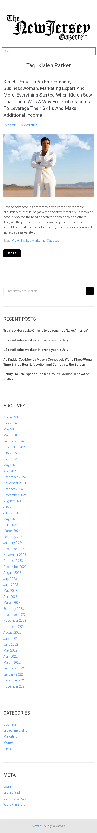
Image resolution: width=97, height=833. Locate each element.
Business (10, 724)
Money (8, 742)
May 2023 (10, 590)
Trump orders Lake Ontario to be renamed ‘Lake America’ (45, 330)
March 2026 (12, 435)
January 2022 (13, 674)
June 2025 (10, 459)
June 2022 (10, 644)
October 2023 (13, 561)
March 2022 (12, 662)
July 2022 (10, 638)
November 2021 (14, 686)
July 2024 (10, 507)
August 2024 (12, 501)
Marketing (30, 125)
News (7, 748)
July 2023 (10, 579)
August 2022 (12, 632)
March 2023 (12, 602)
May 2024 (10, 519)
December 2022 (14, 614)
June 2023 (10, 585)
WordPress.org (14, 804)
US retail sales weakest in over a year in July (35, 340)
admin (12, 125)
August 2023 (12, 573)
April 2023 (10, 597)
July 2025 (10, 453)
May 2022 (10, 650)
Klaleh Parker (21, 240)
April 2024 (10, 525)
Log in (7, 786)
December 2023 (14, 549)
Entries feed (11, 792)
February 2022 (13, 668)
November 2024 (14, 483)
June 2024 (10, 513)
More (12, 253)
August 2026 (12, 417)
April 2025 (10, 471)
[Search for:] (43, 291)
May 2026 (10, 429)
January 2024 (13, 543)
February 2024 (13, 537)
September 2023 (15, 567)
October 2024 (13, 489)
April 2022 (10, 656)
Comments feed (14, 798)
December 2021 (14, 680)
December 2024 (14, 477)
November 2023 (14, 555)
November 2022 (14, 620)
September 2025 (15, 447)
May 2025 (10, 465)
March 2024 (12, 531)
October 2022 (13, 626)
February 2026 (13, 441)
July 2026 (10, 423)
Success (53, 240)
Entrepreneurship (15, 730)
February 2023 (13, 609)
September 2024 (15, 495)
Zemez (35, 826)
